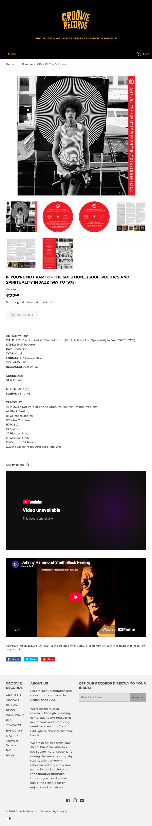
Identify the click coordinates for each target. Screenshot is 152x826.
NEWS (10, 710)
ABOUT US (13, 695)
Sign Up (137, 697)
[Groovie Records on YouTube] (82, 801)
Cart (145, 54)
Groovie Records (26, 811)
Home (10, 64)
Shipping (12, 302)
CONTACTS (13, 725)
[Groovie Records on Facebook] (68, 801)
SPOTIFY (12, 735)
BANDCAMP (14, 730)
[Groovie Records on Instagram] (75, 801)
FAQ (9, 720)
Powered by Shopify (54, 811)
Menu (12, 54)
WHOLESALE (15, 715)
